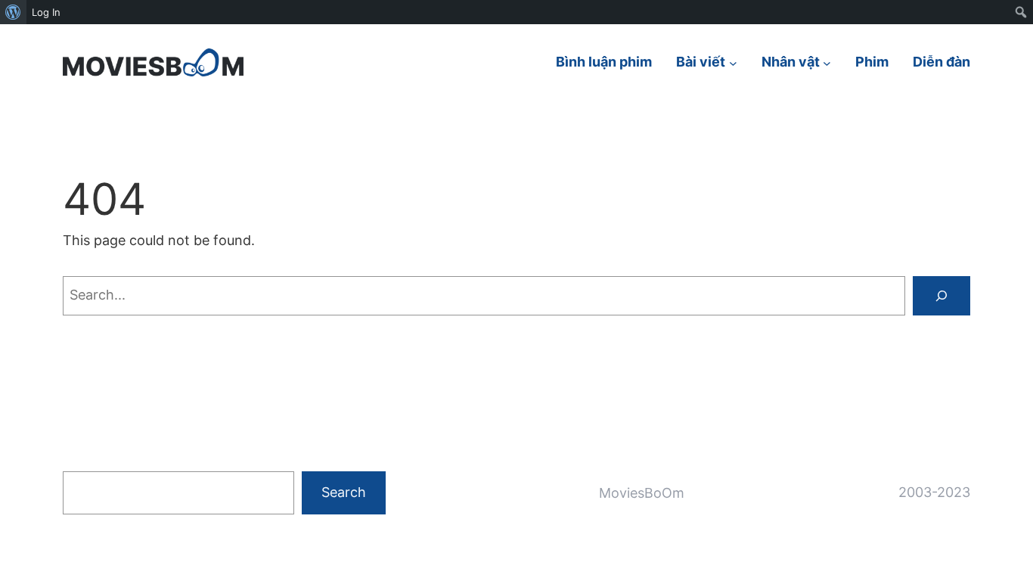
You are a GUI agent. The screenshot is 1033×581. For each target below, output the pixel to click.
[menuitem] (13, 12)
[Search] (941, 295)
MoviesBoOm (641, 493)
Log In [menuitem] (46, 12)
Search (343, 492)
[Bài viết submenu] (733, 62)
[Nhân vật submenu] (827, 62)
